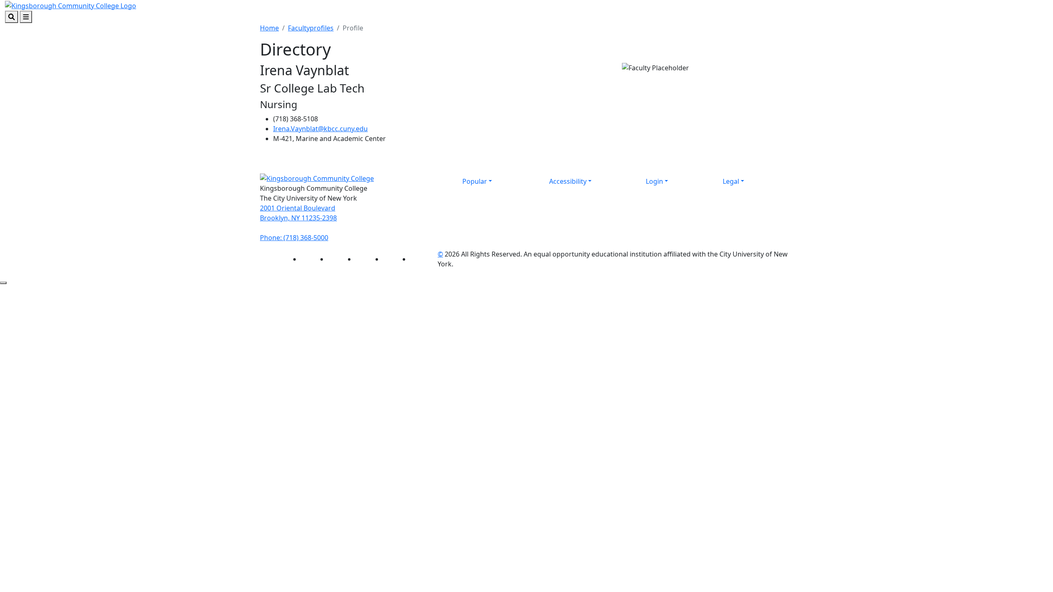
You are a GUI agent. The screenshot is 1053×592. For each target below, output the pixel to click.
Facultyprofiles (311, 27)
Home (269, 27)
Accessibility (568, 181)
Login (654, 181)
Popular (474, 181)
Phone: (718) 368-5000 (294, 237)
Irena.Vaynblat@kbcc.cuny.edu (320, 128)
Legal (731, 181)
